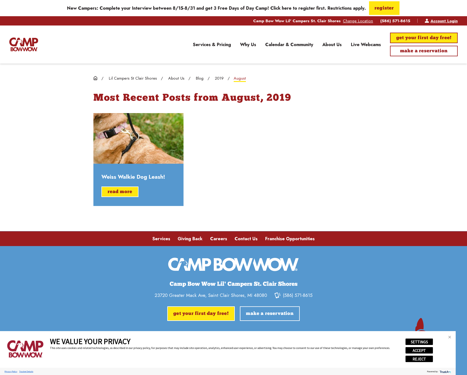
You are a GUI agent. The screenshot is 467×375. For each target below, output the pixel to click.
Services (161, 238)
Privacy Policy (11, 371)
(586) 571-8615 (395, 21)
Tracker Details (26, 371)
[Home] (23, 44)
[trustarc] (445, 371)
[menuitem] (212, 44)
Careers (218, 238)
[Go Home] (95, 78)
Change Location (358, 21)
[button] (449, 337)
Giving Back (190, 238)
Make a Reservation (424, 51)
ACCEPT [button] (419, 350)
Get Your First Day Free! (423, 38)
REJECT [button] (419, 359)
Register (384, 8)
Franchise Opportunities (290, 238)
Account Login (444, 21)
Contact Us (246, 238)
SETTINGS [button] (419, 341)
